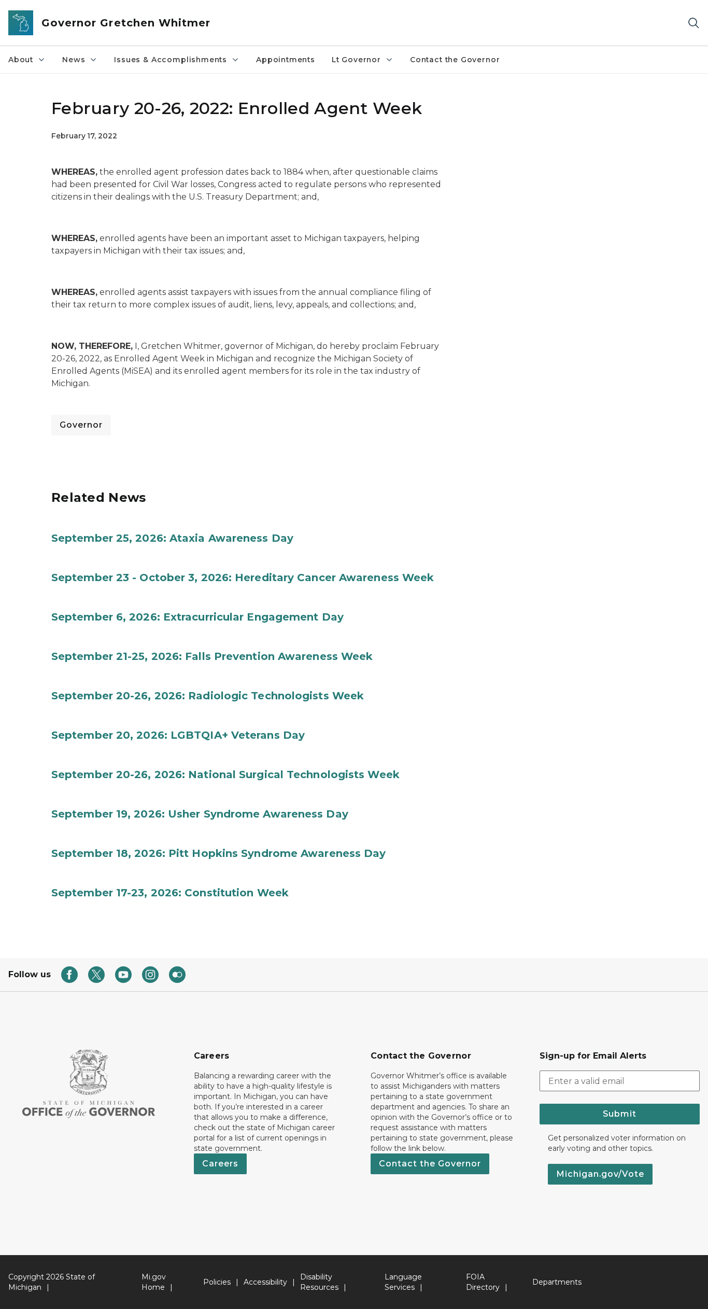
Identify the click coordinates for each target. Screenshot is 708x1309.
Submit (619, 1114)
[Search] (693, 23)
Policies (217, 1282)
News (73, 59)
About (20, 59)
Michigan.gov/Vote (600, 1174)
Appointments (285, 59)
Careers (220, 1164)
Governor (81, 425)
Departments (557, 1282)
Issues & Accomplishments (170, 59)
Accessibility (265, 1282)
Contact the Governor (455, 59)
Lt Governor (356, 59)
